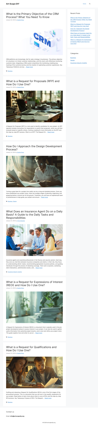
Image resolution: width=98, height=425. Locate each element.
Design (15, 201)
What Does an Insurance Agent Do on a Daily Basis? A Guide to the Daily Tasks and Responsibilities (34, 214)
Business (10, 71)
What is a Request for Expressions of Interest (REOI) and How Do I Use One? (34, 283)
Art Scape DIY (12, 4)
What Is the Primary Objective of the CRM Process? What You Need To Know (32, 15)
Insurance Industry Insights (15, 271)
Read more (29, 67)
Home (84, 3)
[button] (90, 4)
